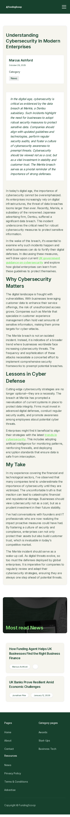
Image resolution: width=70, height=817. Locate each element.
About (7, 740)
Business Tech (47, 748)
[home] (13, 6)
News (7, 765)
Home (7, 732)
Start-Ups (44, 740)
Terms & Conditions (16, 781)
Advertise (10, 789)
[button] (64, 7)
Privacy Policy (12, 773)
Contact (9, 748)
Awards (43, 732)
